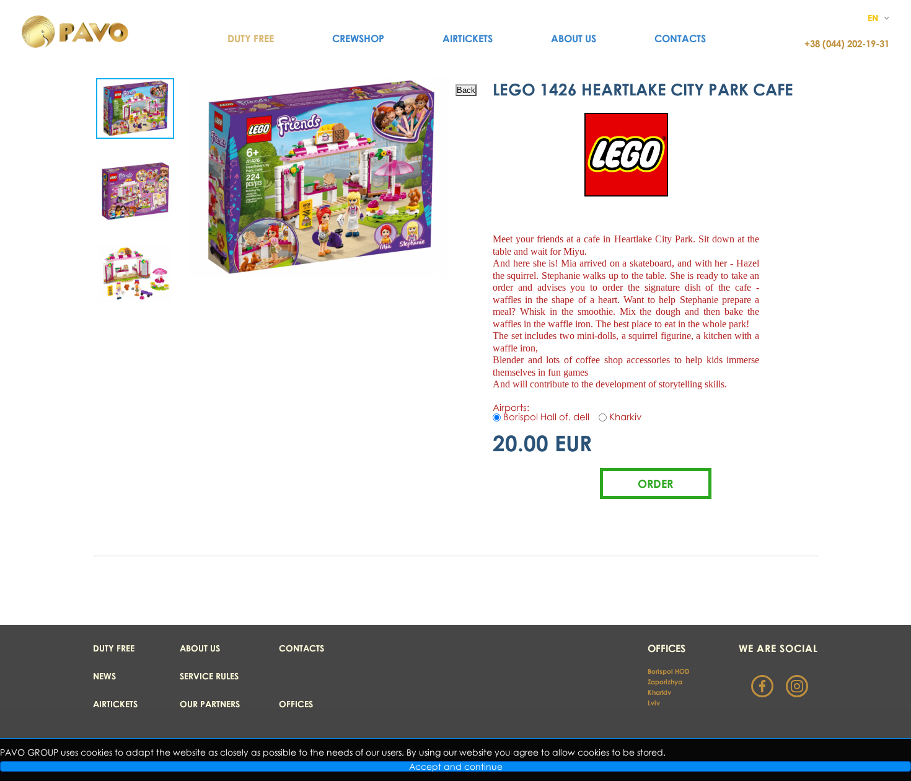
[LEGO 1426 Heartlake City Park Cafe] (135, 108)
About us (573, 38)
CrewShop (358, 38)
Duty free (113, 648)
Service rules (209, 676)
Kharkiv (660, 692)
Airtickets (467, 38)
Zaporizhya (665, 681)
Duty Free (250, 38)
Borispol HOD (668, 671)
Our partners (210, 704)
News (104, 676)
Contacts (680, 38)
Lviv (654, 703)
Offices (296, 704)
